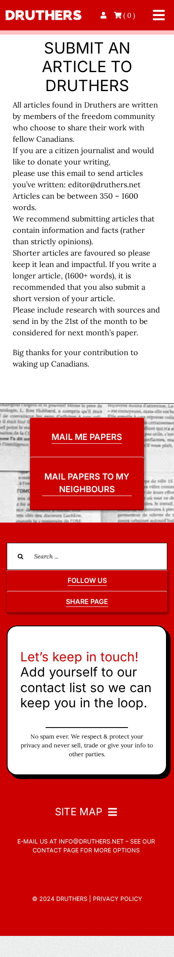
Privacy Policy (117, 898)
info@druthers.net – (92, 841)
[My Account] (104, 15)
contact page (56, 850)
